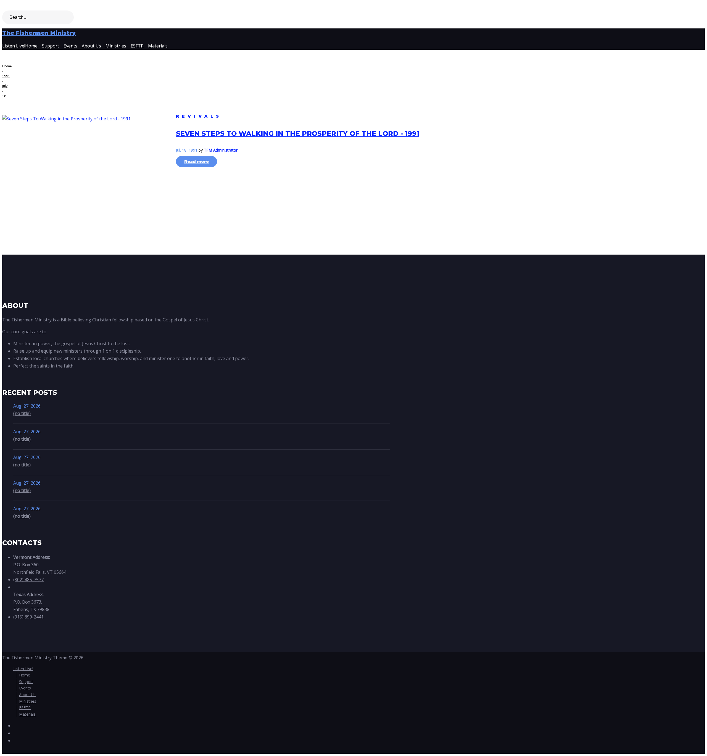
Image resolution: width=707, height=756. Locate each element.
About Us (91, 46)
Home (31, 46)
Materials (158, 46)
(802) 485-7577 (28, 580)
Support (50, 46)
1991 (6, 76)
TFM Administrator (221, 150)
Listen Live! (13, 46)
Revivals (199, 116)
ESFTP (137, 46)
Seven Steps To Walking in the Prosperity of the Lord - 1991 (297, 133)
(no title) (22, 413)
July (4, 86)
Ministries (115, 46)
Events (70, 46)
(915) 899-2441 (28, 617)
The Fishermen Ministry (39, 33)
